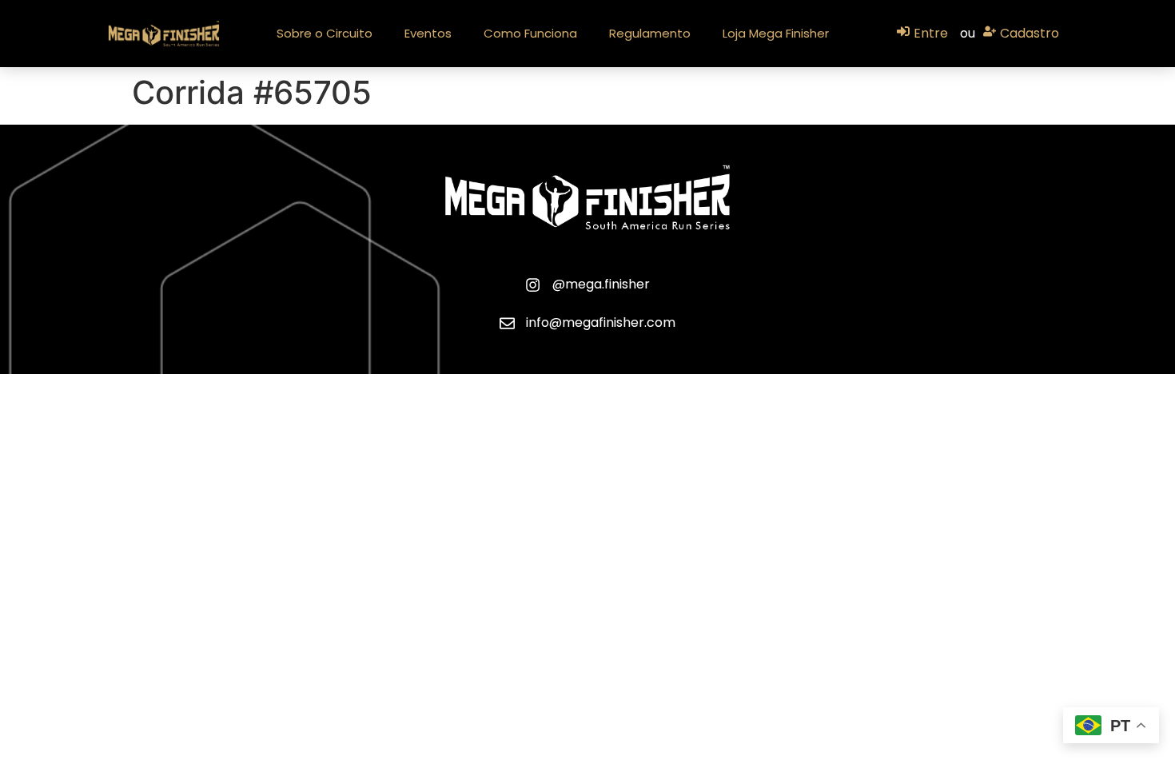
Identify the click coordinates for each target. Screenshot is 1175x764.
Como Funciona (530, 33)
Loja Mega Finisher (776, 33)
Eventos (428, 33)
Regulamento (650, 33)
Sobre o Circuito (324, 33)
